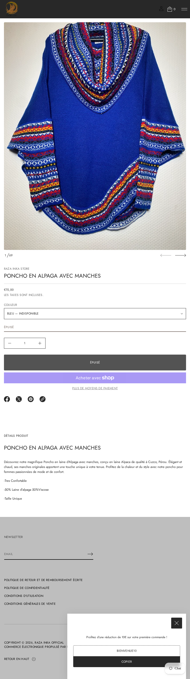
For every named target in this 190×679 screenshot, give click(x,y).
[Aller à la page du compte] (161, 10)
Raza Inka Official (49, 643)
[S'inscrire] (90, 554)
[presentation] (95, 136)
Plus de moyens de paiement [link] (95, 388)
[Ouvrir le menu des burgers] (184, 9)
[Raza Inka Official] (12, 9)
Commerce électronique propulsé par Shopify (41, 647)
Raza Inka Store (17, 269)
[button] (171, 9)
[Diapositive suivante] (180, 255)
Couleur (10, 305)
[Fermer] (176, 623)
